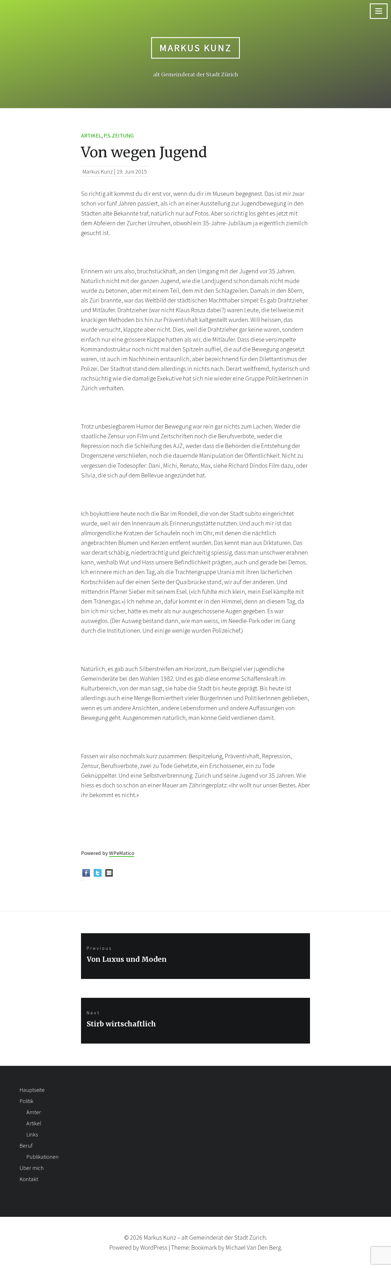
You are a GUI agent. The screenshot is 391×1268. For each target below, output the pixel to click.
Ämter (33, 1112)
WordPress (153, 1247)
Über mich (31, 1167)
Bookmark (204, 1247)
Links (32, 1134)
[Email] (109, 874)
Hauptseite (32, 1089)
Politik (26, 1100)
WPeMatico (121, 853)
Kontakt (28, 1179)
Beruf (25, 1145)
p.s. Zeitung (119, 135)
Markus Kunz (195, 48)
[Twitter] (97, 874)
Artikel (91, 135)
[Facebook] (86, 874)
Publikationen (42, 1156)
